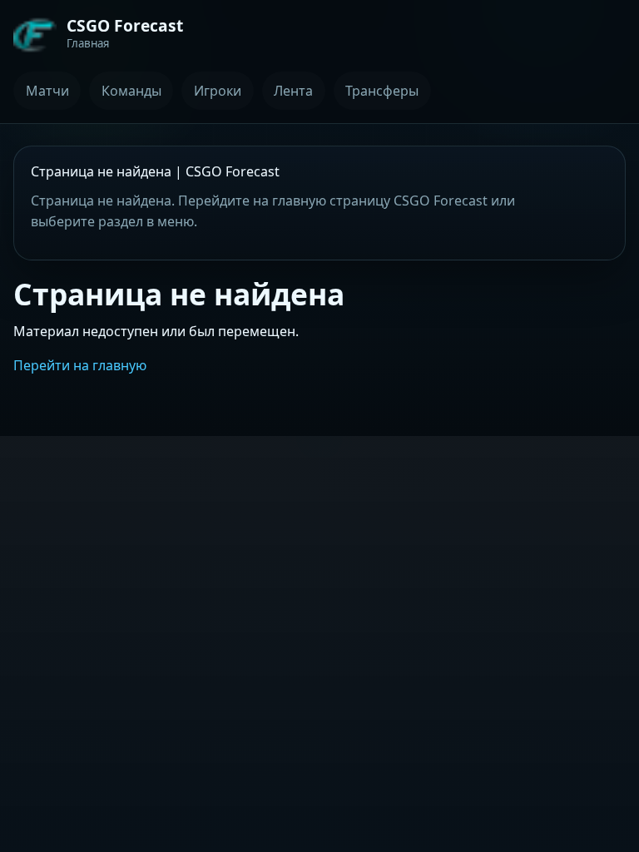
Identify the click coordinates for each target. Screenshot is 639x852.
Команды (131, 91)
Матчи (47, 91)
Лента (293, 91)
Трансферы (382, 91)
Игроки (217, 91)
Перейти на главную (79, 365)
